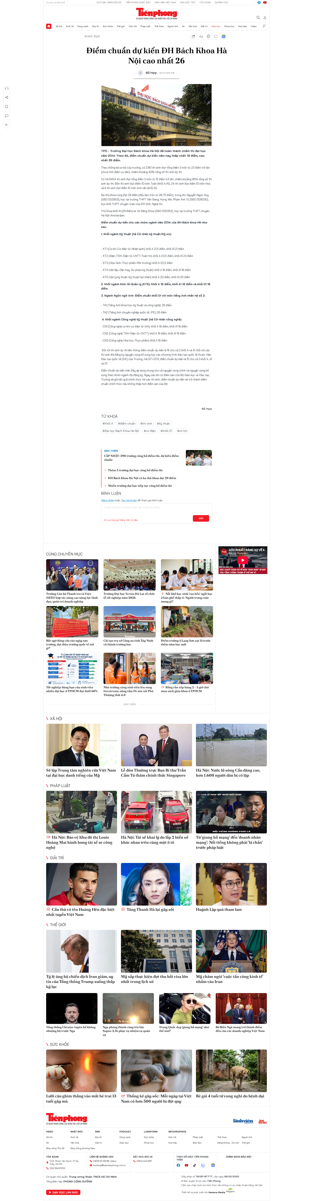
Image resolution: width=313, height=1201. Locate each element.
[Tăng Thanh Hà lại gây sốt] (156, 884)
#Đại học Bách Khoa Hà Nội (121, 431)
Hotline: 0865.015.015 (109, 2)
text (201, 36)
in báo (208, 36)
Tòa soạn (205, 2)
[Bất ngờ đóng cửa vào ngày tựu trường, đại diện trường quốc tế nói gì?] (72, 621)
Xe (183, 26)
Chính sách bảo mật (239, 1156)
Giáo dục (216, 26)
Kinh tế (70, 26)
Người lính (173, 26)
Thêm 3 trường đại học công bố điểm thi (135, 470)
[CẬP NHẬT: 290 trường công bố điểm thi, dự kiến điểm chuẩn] (199, 458)
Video (254, 26)
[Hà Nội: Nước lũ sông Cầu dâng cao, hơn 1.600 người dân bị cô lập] (231, 745)
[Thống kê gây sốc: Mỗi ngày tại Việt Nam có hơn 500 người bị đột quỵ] (156, 1071)
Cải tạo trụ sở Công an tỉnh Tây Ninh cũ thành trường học (128, 642)
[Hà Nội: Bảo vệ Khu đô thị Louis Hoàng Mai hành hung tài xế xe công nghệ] (81, 812)
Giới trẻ (133, 26)
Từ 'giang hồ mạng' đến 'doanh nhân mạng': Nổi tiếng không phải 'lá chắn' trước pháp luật (229, 842)
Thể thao (159, 26)
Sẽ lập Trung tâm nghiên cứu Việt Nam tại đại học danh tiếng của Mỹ (81, 773)
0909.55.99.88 (101, 1161)
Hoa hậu (242, 26)
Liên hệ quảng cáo (101, 1156)
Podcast (125, 1131)
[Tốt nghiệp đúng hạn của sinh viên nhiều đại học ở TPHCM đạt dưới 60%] (72, 668)
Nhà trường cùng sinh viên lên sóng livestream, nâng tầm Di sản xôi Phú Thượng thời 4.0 (128, 691)
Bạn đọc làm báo (65, 1192)
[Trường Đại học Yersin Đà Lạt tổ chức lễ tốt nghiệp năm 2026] (130, 575)
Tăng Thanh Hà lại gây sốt (150, 909)
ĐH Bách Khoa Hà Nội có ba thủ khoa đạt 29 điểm (142, 478)
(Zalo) (113, 1161)
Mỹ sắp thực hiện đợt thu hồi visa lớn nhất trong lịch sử (154, 979)
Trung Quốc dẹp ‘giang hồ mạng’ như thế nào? (184, 1029)
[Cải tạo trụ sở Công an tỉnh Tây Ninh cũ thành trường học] (130, 621)
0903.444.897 (144, 1161)
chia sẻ (193, 36)
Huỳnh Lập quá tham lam (219, 909)
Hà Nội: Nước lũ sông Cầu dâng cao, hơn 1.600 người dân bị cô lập (228, 773)
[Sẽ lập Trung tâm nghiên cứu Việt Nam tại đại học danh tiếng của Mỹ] (81, 745)
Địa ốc (95, 26)
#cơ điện (150, 431)
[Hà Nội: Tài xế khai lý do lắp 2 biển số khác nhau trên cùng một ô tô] (156, 812)
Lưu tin (6, 106)
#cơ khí (182, 431)
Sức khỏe (108, 26)
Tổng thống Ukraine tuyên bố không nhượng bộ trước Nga (71, 1029)
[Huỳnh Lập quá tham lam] (231, 884)
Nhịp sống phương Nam (83, 1148)
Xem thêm (264, 26)
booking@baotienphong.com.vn (109, 1165)
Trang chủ (48, 26)
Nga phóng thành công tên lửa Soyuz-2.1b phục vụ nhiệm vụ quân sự (126, 1031)
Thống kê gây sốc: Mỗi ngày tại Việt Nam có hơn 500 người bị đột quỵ (156, 1098)
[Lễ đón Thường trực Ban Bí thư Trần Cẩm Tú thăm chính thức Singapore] (156, 745)
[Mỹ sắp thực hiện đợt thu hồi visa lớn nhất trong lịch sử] (156, 951)
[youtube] (265, 2)
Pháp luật (145, 26)
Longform (150, 1131)
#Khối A (108, 423)
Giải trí (204, 26)
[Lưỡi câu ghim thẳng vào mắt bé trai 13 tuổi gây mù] (81, 1071)
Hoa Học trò (187, 2)
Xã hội (59, 26)
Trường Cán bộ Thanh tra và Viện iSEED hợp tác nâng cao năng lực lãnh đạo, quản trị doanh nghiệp (72, 597)
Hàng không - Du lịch (228, 1142)
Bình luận (6, 115)
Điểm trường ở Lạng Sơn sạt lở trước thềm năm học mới (186, 642)
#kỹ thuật (163, 423)
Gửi (201, 518)
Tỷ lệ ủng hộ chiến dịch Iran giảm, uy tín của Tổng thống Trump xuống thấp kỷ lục (80, 981)
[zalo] (205, 1165)
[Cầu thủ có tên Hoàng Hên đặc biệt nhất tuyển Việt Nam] (81, 884)
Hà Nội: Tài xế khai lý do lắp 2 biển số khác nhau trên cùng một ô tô (154, 840)
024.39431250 (57, 1168)
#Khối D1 (166, 431)
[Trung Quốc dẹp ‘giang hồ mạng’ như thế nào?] (184, 1008)
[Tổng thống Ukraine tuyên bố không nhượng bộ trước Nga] (71, 1008)
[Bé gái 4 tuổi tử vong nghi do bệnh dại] (231, 1071)
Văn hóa (192, 26)
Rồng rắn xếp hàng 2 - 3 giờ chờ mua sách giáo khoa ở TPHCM (185, 689)
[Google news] (214, 1165)
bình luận (216, 36)
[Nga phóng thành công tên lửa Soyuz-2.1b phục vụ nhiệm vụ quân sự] (128, 1008)
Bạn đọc (197, 1142)
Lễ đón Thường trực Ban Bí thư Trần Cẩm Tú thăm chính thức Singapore (153, 773)
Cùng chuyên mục (64, 554)
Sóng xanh (82, 26)
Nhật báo (77, 1131)
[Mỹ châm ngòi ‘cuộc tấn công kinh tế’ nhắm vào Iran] (231, 951)
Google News (223, 36)
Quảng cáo (221, 2)
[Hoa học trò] (263, 1122)
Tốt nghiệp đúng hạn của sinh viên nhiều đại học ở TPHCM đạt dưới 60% (71, 689)
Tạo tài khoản (129, 500)
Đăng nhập (107, 500)
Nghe (6, 88)
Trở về (6, 125)
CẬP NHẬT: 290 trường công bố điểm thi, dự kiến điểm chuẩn (141, 457)
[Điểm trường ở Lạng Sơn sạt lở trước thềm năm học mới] (187, 621)
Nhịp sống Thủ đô (55, 1148)
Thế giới (121, 26)
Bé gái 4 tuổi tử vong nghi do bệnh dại (230, 1095)
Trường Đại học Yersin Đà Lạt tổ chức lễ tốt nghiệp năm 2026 (129, 595)
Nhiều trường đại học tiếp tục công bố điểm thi (140, 486)
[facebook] (259, 2)
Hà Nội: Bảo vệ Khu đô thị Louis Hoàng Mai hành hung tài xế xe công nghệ (79, 842)
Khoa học (229, 26)
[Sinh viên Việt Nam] (243, 1122)
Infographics (177, 1131)
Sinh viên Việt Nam (165, 2)
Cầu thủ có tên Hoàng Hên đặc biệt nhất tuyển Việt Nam (80, 912)
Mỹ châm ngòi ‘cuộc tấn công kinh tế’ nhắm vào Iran (229, 979)
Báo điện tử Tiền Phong (156, 14)
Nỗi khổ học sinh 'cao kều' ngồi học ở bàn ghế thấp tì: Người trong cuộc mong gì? (186, 597)
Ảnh (97, 1131)
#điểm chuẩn (126, 423)
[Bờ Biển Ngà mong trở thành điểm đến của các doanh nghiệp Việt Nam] (241, 1008)
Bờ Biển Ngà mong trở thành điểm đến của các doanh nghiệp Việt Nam (240, 1029)
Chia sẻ (6, 97)
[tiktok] (196, 1165)
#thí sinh (146, 423)
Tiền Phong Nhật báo (138, 2)
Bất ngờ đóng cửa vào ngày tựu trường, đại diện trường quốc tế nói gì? (70, 644)
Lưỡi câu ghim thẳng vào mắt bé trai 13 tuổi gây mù (81, 1098)
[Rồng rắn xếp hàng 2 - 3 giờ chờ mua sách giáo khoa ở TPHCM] (187, 668)
